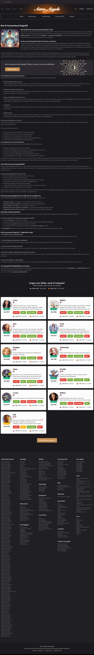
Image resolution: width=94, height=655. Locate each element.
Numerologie (41, 491)
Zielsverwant (60, 524)
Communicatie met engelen (45, 463)
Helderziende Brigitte (6, 519)
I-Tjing (59, 509)
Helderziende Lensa (5, 573)
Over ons (14, 9)
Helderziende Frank (5, 474)
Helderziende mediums (25, 513)
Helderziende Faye (5, 510)
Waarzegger (79, 464)
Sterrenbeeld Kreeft (24, 485)
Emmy (15, 369)
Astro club (22, 463)
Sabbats (78, 531)
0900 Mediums (61, 461)
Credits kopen (46, 16)
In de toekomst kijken (62, 551)
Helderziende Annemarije (7, 512)
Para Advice (60, 465)
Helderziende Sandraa (6, 620)
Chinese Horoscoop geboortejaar (27, 468)
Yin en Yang (22, 482)
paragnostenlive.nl (82, 268)
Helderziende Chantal (6, 481)
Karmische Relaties (62, 513)
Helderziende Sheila (5, 558)
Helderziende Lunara (6, 574)
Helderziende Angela (6, 467)
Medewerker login (57, 650)
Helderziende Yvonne (6, 636)
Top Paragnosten (42, 507)
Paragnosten (42, 500)
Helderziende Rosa (5, 479)
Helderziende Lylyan (5, 489)
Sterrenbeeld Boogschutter (26, 484)
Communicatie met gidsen (44, 464)
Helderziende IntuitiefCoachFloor (8, 472)
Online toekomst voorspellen (64, 548)
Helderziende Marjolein (6, 579)
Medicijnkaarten (23, 535)
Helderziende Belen (5, 517)
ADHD (59, 503)
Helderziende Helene (6, 464)
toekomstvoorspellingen (55, 35)
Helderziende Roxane (6, 615)
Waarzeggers (79, 468)
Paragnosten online (43, 506)
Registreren (90, 9)
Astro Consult (23, 464)
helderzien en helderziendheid (27, 510)
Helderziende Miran (5, 586)
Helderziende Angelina (6, 514)
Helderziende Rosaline (6, 528)
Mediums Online (42, 474)
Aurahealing (41, 518)
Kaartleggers (23, 531)
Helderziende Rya (5, 611)
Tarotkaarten (23, 542)
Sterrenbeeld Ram (24, 489)
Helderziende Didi (5, 485)
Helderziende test (5, 530)
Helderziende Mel (5, 583)
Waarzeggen (79, 463)
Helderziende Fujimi (5, 523)
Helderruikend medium (44, 468)
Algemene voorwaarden (38, 650)
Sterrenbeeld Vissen (24, 496)
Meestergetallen (42, 488)
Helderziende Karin (5, 496)
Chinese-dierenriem (24, 470)
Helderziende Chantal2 (6, 520)
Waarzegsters (79, 471)
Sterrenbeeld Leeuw (24, 486)
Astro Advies (22, 461)
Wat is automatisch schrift (63, 523)
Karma (59, 511)
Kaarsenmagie (79, 526)
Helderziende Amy (5, 507)
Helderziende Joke (5, 560)
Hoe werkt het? (59, 16)
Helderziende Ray (5, 608)
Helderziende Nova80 (6, 598)
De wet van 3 (23, 471)
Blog (2, 9)
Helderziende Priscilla (6, 604)
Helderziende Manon (6, 461)
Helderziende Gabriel (6, 566)
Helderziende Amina (5, 506)
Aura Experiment (42, 520)
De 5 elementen (23, 474)
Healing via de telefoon (63, 507)
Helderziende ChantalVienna (7, 524)
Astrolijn (22, 465)
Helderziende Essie (5, 542)
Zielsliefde (78, 510)
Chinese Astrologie (24, 475)
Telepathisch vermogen (63, 537)
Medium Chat (42, 472)
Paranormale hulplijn (62, 474)
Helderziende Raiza (5, 607)
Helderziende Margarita (6, 577)
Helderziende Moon (5, 609)
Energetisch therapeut (62, 485)
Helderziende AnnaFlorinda (7, 546)
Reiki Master (60, 488)
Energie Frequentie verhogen (64, 486)
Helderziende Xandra (6, 491)
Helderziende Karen (5, 567)
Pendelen (60, 517)
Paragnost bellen (42, 502)
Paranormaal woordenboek (45, 528)
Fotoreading (31, 312)
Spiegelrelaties (79, 502)
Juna (14, 324)
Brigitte (63, 300)
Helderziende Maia (5, 471)
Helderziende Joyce (5, 565)
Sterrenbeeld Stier (24, 493)
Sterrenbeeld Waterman (25, 498)
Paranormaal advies (43, 525)
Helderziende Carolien (6, 521)
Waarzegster (79, 470)
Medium (40, 470)
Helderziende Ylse (5, 552)
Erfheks (78, 523)
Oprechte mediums (43, 477)
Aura (40, 517)
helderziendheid (25, 35)
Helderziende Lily (5, 484)
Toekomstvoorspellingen (63, 546)
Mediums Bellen (12, 69)
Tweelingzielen (61, 521)
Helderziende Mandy (6, 576)
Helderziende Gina (5, 468)
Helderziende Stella (5, 622)
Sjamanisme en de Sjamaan (64, 496)
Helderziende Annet (5, 562)
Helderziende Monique (6, 590)
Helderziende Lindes (5, 486)
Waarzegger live (80, 465)
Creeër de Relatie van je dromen (83, 486)
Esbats (77, 521)
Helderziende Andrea (6, 470)
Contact (21, 9)
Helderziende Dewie (5, 532)
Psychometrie (61, 531)
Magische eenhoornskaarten (26, 534)
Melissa (63, 393)
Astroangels (60, 463)
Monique (16, 347)
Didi (14, 415)
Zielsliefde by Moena (81, 512)
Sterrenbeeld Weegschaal (26, 499)
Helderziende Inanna (6, 534)
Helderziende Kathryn (6, 629)
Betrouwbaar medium (43, 461)
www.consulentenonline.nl (20, 272)
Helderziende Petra (5, 601)
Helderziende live (24, 512)
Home (21, 16)
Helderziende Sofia (5, 623)
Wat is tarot (22, 538)
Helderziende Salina (5, 509)
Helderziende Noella (5, 537)
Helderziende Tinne (5, 630)
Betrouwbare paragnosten (45, 498)
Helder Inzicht (23, 520)
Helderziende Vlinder (6, 632)
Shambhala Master (62, 518)
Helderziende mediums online (26, 514)
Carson (15, 393)
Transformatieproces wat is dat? (83, 507)
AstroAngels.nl (7, 228)
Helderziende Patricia (6, 600)
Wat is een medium (43, 479)
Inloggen (81, 9)
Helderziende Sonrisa (6, 551)
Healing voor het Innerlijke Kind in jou (84, 495)
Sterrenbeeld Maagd (24, 488)
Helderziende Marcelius (6, 492)
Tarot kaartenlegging (24, 541)
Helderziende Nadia (5, 616)
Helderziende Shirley (6, 478)
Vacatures (8, 9)
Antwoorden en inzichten (63, 464)
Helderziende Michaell (6, 584)
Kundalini (60, 516)
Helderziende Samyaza (6, 618)
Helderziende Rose (5, 613)
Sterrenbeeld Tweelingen (25, 495)
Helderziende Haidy (5, 549)
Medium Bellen (42, 471)
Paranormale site (61, 475)
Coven (77, 519)
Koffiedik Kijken (61, 514)
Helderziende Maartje (6, 626)
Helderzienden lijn (24, 517)
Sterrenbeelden (23, 479)
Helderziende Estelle (5, 541)
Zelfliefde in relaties (80, 488)
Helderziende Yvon (5, 634)
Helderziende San (5, 619)
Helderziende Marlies (6, 580)
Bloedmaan (22, 467)
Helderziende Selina (5, 531)
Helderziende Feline (5, 545)
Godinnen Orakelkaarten (25, 528)
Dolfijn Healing (79, 489)
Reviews (71, 16)
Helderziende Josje (5, 563)
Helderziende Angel (5, 595)
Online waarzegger (80, 461)
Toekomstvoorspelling (62, 545)
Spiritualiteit (41, 530)
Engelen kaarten (23, 527)
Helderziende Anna (5, 499)
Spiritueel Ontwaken (62, 520)
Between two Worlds (43, 524)
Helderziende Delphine (6, 627)
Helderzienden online (25, 519)
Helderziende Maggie (6, 475)
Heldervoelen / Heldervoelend (45, 510)
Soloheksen (79, 532)
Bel (23, 312)
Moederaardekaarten (25, 537)
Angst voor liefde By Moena (82, 478)
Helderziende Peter (5, 502)
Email (86, 380)
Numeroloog (41, 489)
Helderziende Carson (6, 594)
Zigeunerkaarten (23, 544)
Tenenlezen (79, 503)
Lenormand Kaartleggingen (26, 532)
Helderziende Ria (5, 612)
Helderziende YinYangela (6, 633)
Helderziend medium (24, 509)
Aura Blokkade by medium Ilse (45, 521)
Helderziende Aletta (5, 503)
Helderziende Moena (6, 477)
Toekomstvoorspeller (62, 544)
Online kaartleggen (24, 539)
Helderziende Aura (5, 516)
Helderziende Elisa (5, 602)
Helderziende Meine (5, 581)
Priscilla (63, 369)
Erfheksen (78, 524)
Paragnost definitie (43, 505)
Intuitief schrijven (61, 510)
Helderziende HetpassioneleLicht (8, 591)
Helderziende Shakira (6, 465)
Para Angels (60, 467)
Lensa (15, 300)
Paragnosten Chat (43, 503)
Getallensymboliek (43, 486)
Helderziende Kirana (5, 569)
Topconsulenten (61, 477)
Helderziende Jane (5, 593)
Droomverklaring (61, 506)
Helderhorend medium (44, 509)
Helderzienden (23, 516)
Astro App (78, 479)
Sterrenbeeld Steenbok (25, 492)
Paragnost (41, 499)
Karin (62, 324)
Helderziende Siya (5, 544)
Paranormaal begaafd (44, 527)
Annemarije (64, 347)
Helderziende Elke (5, 538)
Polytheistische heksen (81, 530)
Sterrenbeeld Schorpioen (25, 491)
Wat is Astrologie (23, 481)
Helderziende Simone (6, 493)
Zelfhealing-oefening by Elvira (83, 509)
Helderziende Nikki (5, 597)
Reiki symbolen (61, 489)
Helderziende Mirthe (5, 588)
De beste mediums (43, 467)
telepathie (43, 35)
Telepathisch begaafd (62, 535)
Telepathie (60, 534)
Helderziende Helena (6, 572)
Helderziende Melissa (6, 605)
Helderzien (22, 506)
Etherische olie (79, 520)
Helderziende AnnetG (6, 513)
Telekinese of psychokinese (64, 532)
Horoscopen (31, 16)
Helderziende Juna (5, 488)
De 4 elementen (23, 472)
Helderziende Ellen (5, 498)
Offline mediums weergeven (46, 440)
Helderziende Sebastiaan (7, 625)
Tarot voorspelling (62, 549)
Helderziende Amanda (6, 500)
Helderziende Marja (5, 463)
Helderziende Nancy (5, 555)
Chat (16, 402)
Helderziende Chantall (6, 527)
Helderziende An (5, 495)
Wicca (77, 534)
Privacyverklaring (48, 650)
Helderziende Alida (5, 570)
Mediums (41, 475)
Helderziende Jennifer (6, 559)
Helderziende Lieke (5, 526)
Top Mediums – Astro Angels (45, 478)
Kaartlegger (22, 530)
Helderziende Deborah (6, 548)
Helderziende (4, 553)
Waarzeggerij (79, 467)
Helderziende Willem (5, 482)
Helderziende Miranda (6, 587)
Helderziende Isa (5, 556)
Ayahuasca (60, 504)
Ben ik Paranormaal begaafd (45, 523)
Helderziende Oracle (5, 505)
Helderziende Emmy (5, 539)
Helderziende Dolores (6, 535)
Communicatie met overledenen (46, 465)
